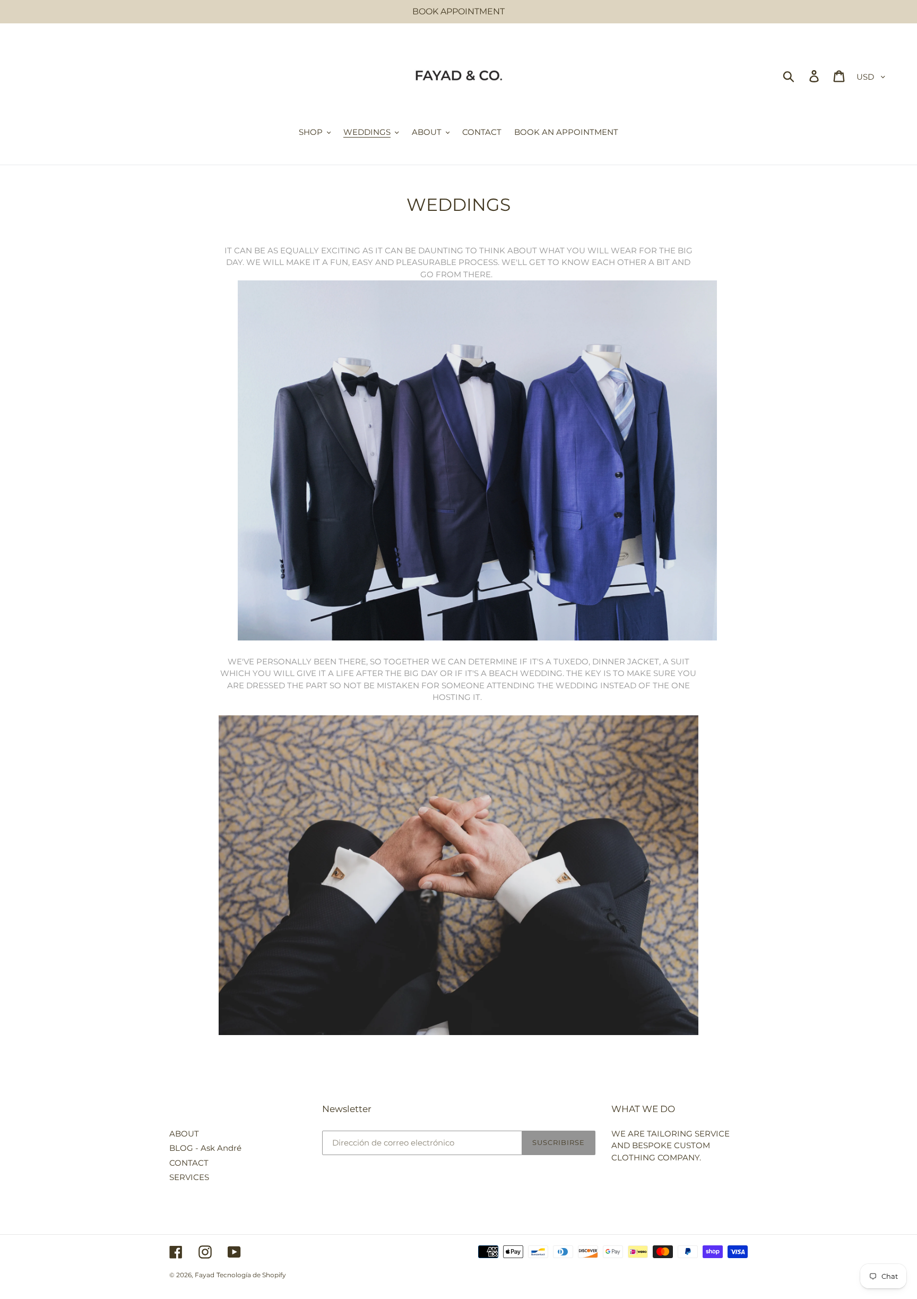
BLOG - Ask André (205, 1148)
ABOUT (184, 1134)
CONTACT (189, 1163)
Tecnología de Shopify (251, 1275)
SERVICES (189, 1177)
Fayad (204, 1275)
